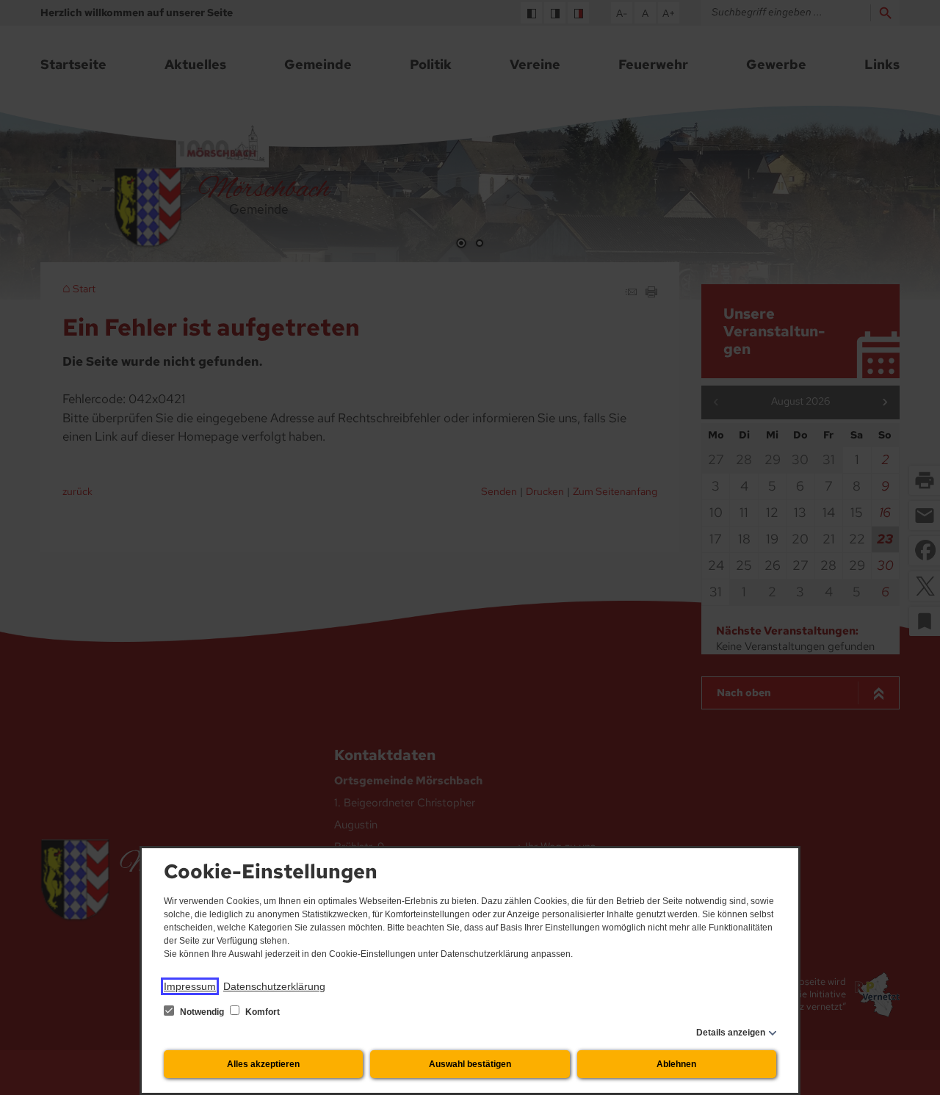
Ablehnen (676, 1064)
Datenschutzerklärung (274, 986)
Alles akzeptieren (263, 1064)
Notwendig (202, 1012)
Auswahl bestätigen (470, 1064)
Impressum (190, 986)
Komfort (261, 1012)
